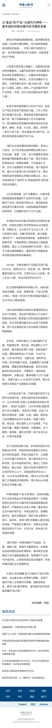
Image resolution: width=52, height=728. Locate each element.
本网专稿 (15, 14)
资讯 (20, 691)
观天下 (44, 697)
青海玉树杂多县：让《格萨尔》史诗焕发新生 (23, 678)
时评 (8, 691)
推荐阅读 (8, 611)
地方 (20, 697)
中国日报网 (6, 14)
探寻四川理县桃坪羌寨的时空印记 (18, 671)
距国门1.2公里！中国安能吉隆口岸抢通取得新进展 (26, 634)
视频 (44, 691)
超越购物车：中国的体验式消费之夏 (19, 627)
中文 (33, 704)
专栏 (8, 697)
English (23, 704)
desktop (44, 704)
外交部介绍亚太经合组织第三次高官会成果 (22, 620)
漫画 (32, 697)
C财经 (32, 691)
